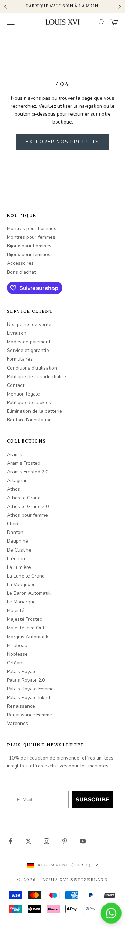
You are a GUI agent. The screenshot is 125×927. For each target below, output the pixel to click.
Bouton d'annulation (29, 420)
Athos (13, 489)
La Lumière (19, 567)
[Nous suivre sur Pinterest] (64, 841)
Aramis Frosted (23, 463)
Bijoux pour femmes (28, 254)
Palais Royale (22, 671)
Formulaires (20, 359)
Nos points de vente (29, 324)
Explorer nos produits (62, 142)
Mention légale (23, 394)
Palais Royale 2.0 (26, 680)
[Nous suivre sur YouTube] (82, 841)
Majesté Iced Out (25, 628)
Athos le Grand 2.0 (28, 506)
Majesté (15, 610)
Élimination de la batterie (34, 411)
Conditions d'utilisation (32, 368)
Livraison (16, 333)
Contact (15, 385)
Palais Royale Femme (30, 688)
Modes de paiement (28, 341)
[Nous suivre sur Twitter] (28, 841)
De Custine (19, 550)
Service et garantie (28, 350)
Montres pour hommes (31, 228)
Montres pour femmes (31, 237)
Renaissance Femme (29, 714)
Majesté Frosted (24, 619)
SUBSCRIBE (92, 799)
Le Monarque (21, 602)
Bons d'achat (21, 272)
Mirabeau (17, 645)
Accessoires (20, 263)
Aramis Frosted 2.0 (27, 472)
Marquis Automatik (27, 637)
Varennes (17, 723)
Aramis (14, 454)
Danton (15, 532)
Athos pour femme (27, 515)
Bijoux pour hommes (29, 246)
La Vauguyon (21, 584)
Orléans (16, 663)
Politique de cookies (29, 402)
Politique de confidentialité (36, 376)
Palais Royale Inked (28, 697)
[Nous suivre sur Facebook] (10, 841)
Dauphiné (17, 541)
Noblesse (17, 654)
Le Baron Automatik (29, 593)
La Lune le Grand (26, 576)
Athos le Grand (24, 497)
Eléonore (17, 558)
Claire (13, 523)
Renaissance (21, 706)
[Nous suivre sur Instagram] (46, 841)
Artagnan (17, 480)
